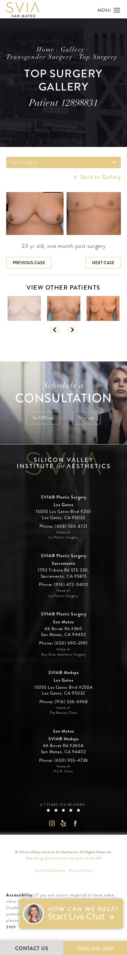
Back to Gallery (100, 177)
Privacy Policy (80, 870)
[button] (117, 10)
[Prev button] (54, 330)
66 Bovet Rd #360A (63, 749)
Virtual (86, 417)
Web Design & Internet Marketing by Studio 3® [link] (63, 858)
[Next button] (72, 330)
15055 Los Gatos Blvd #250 (63, 515)
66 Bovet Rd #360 (63, 632)
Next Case (103, 263)
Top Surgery (98, 57)
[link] (63, 526)
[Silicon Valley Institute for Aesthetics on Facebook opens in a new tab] (75, 823)
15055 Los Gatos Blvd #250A (63, 690)
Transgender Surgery (39, 57)
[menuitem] (51, 823)
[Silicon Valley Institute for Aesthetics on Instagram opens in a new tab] (51, 823)
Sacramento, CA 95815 (64, 576)
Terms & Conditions (50, 870)
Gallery (72, 50)
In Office (43, 417)
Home (46, 50)
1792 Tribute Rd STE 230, (63, 570)
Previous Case (29, 263)
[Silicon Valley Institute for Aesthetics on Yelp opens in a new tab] (64, 823)
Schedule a (63, 394)
